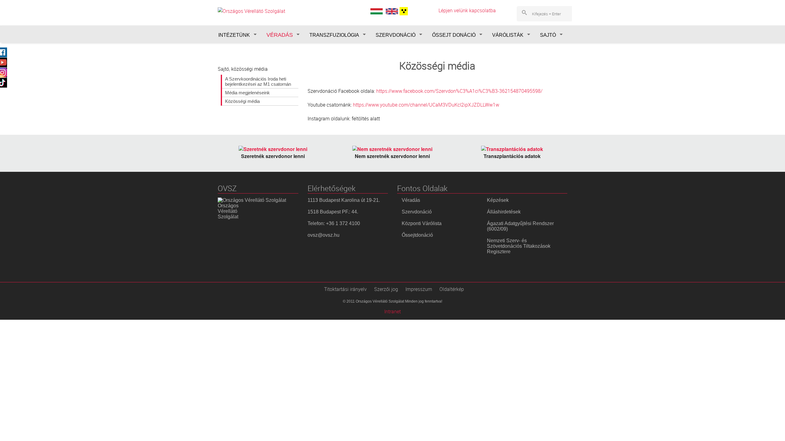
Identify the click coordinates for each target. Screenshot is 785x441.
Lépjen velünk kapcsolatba (467, 10)
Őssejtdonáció (417, 235)
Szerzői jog (386, 289)
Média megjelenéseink (247, 92)
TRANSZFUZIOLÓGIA (334, 35)
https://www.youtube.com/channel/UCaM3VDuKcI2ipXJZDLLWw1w (426, 104)
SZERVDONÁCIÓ (395, 35)
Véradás (411, 200)
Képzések (498, 200)
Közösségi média (242, 101)
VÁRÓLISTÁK (507, 35)
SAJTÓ (548, 35)
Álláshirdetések (504, 211)
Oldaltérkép (451, 289)
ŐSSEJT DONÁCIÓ (454, 35)
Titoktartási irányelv (345, 289)
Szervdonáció (417, 211)
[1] (403, 11)
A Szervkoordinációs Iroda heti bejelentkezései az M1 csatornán (258, 81)
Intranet (392, 311)
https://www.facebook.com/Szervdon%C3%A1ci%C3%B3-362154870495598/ (459, 91)
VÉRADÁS (279, 35)
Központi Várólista (422, 223)
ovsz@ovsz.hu (323, 235)
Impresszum (418, 289)
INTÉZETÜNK (234, 35)
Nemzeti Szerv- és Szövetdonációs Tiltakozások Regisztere (518, 246)
